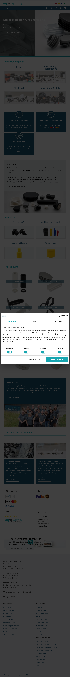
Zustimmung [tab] (12, 321)
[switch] (26, 352)
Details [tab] (35, 321)
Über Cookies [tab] (58, 321)
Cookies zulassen (57, 359)
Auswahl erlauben (34, 359)
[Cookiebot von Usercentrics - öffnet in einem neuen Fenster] (60, 316)
